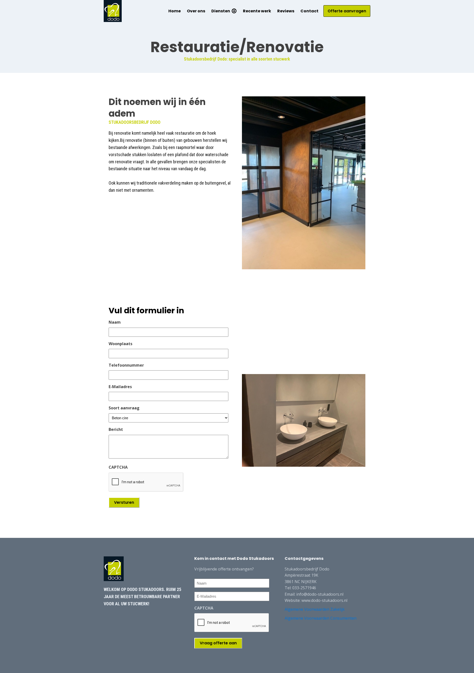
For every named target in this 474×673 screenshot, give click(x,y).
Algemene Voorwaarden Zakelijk (315, 609)
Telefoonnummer (126, 365)
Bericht (116, 429)
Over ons (196, 11)
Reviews (285, 11)
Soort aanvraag (124, 408)
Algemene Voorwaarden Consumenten (320, 618)
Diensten (220, 11)
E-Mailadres (120, 386)
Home (174, 11)
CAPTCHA (118, 467)
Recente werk (257, 11)
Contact (309, 11)
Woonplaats (120, 343)
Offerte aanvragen (347, 11)
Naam (115, 322)
